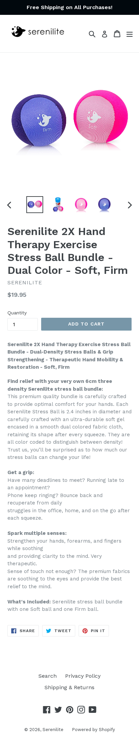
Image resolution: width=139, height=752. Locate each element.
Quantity (17, 312)
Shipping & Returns (69, 687)
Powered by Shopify (93, 729)
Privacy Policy (83, 676)
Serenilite (53, 729)
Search (47, 676)
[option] (34, 205)
